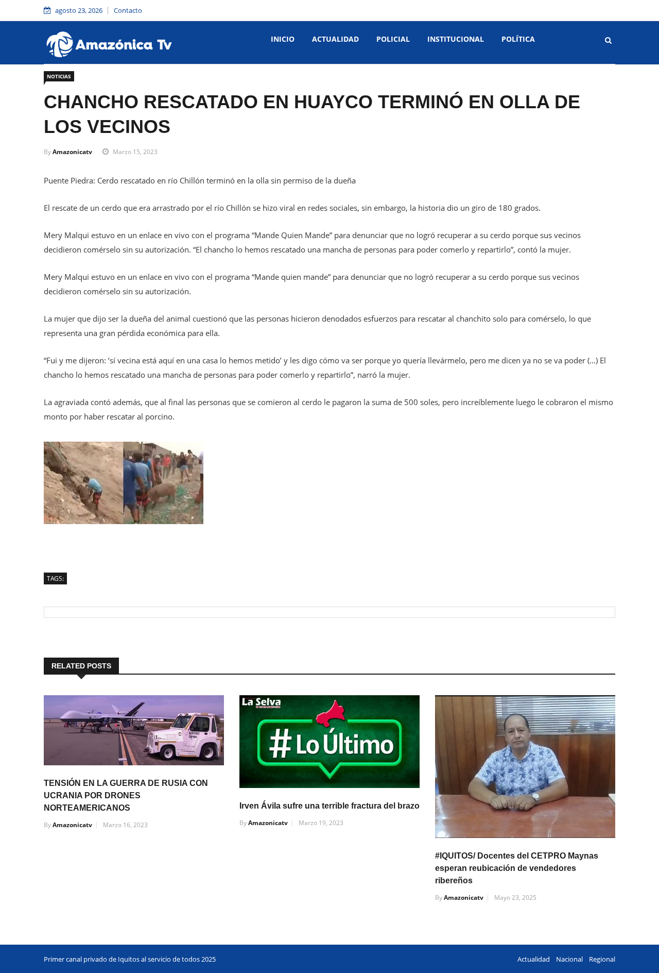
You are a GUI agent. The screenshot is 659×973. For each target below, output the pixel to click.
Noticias (59, 76)
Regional (602, 959)
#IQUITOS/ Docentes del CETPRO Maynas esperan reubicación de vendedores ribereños (516, 868)
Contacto (128, 10)
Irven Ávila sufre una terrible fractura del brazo (329, 805)
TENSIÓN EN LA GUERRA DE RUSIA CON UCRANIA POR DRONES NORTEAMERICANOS (126, 795)
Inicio (282, 39)
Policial (393, 39)
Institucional (455, 39)
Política (518, 39)
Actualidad (335, 39)
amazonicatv (72, 151)
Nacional (569, 959)
